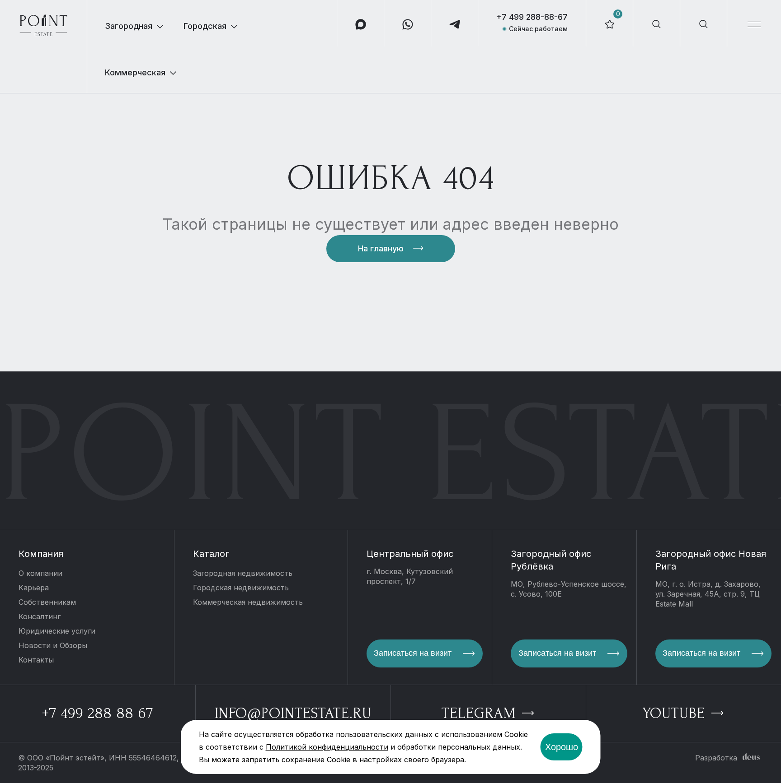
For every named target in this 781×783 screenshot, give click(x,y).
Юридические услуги (57, 630)
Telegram (481, 713)
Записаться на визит (413, 653)
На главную (381, 248)
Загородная (128, 26)
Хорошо (561, 747)
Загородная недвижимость (242, 573)
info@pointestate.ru (293, 713)
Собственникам (47, 602)
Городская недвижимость (241, 587)
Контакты (36, 659)
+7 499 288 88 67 (97, 713)
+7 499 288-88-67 (532, 17)
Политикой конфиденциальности (327, 746)
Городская (204, 26)
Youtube (676, 713)
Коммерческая (135, 72)
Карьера (34, 587)
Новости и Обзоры (53, 645)
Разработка (716, 757)
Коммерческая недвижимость (248, 602)
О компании (40, 573)
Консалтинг (40, 616)
